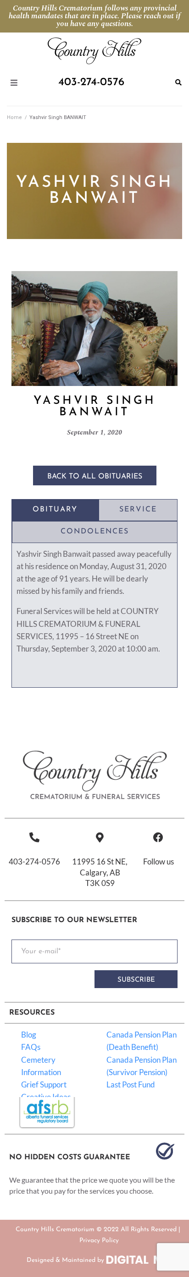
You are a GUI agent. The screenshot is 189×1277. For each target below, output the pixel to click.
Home (14, 117)
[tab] (55, 510)
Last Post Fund (130, 1084)
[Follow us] (158, 837)
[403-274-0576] (34, 837)
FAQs (30, 1047)
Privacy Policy (99, 1240)
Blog (28, 1034)
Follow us (158, 861)
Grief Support (44, 1084)
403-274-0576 (34, 861)
